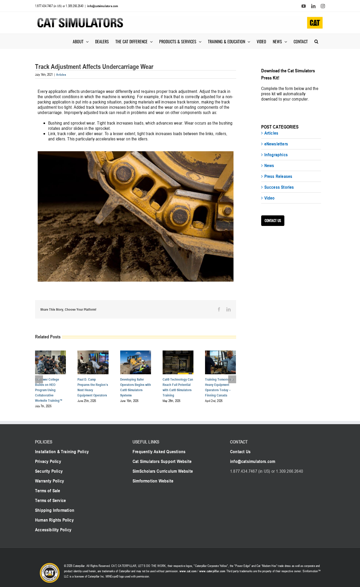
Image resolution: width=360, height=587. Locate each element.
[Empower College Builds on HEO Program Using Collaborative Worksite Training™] (50, 353)
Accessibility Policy (53, 530)
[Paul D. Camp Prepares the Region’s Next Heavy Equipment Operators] (92, 353)
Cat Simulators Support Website (162, 461)
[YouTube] (303, 6)
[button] (316, 41)
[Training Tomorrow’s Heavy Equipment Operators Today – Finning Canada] (220, 353)
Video (269, 198)
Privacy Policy (48, 461)
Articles (61, 74)
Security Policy (49, 471)
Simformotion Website (153, 481)
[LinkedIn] (313, 6)
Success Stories (279, 187)
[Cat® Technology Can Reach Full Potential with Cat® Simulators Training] (178, 353)
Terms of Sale (47, 491)
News (269, 165)
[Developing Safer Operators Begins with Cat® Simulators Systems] (135, 353)
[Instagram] (323, 6)
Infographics (276, 154)
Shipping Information (54, 510)
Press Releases (278, 176)
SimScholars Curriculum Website (163, 471)
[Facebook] (219, 309)
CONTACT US (273, 220)
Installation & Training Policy (62, 452)
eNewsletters (276, 143)
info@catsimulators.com (102, 6)
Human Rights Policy (54, 520)
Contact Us (240, 452)
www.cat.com (188, 571)
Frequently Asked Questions (159, 452)
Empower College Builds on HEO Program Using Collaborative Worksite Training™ (48, 390)
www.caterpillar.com (212, 571)
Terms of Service (50, 500)
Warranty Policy (49, 481)
